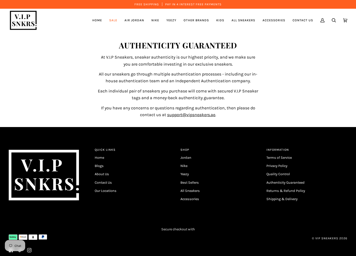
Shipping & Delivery (282, 199)
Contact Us (103, 183)
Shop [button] (184, 149)
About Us (102, 174)
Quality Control (278, 174)
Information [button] (277, 149)
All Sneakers (190, 191)
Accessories (189, 199)
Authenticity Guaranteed (285, 183)
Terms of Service (279, 158)
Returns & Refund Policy (285, 191)
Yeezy (184, 174)
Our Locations (105, 191)
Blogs (99, 166)
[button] (134, 20)
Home (99, 158)
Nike (183, 166)
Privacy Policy (276, 166)
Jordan (185, 158)
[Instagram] (29, 250)
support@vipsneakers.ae (191, 114)
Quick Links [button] (105, 149)
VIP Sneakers (326, 238)
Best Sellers (189, 183)
